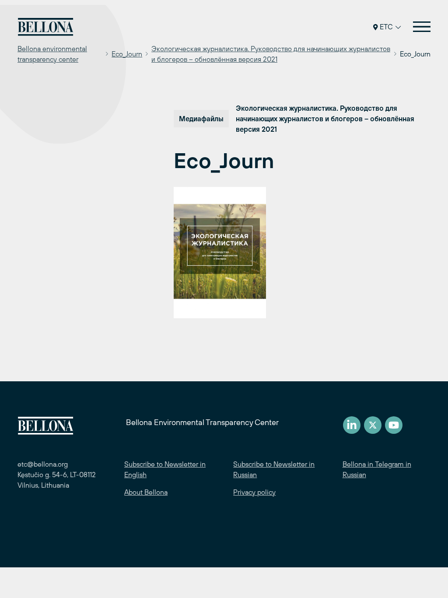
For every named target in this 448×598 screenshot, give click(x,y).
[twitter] (373, 425)
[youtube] (393, 425)
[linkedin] (351, 425)
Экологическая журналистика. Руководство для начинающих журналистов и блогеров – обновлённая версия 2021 (270, 54)
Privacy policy (254, 492)
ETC (386, 27)
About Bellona (146, 492)
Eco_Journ (127, 54)
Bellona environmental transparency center (52, 54)
